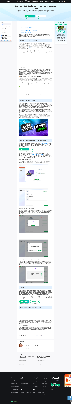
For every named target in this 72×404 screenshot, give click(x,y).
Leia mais (25, 349)
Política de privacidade (36, 381)
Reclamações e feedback (45, 394)
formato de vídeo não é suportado (37, 154)
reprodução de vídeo (32, 47)
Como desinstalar (35, 378)
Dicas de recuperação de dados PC (15, 378)
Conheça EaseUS (44, 383)
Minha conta (43, 392)
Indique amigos (44, 395)
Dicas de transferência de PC (15, 389)
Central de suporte (23, 378)
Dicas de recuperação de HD (15, 381)
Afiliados (43, 389)
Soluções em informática (14, 392)
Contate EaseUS (44, 386)
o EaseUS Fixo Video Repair (44, 143)
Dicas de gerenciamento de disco (15, 384)
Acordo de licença (35, 384)
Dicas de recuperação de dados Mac (16, 380)
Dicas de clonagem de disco (15, 386)
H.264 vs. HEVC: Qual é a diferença (26, 27)
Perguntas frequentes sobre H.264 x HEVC (27, 32)
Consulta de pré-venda (24, 383)
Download (22, 380)
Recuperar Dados (20, 1)
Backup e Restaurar (35, 1)
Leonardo (26, 343)
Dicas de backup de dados (14, 383)
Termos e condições (35, 386)
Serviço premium (23, 384)
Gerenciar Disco (27, 1)
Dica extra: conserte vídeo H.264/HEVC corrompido (29, 30)
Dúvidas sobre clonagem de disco (26, 392)
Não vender (34, 383)
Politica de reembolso (36, 380)
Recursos (12, 377)
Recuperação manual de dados (37, 392)
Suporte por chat (23, 381)
